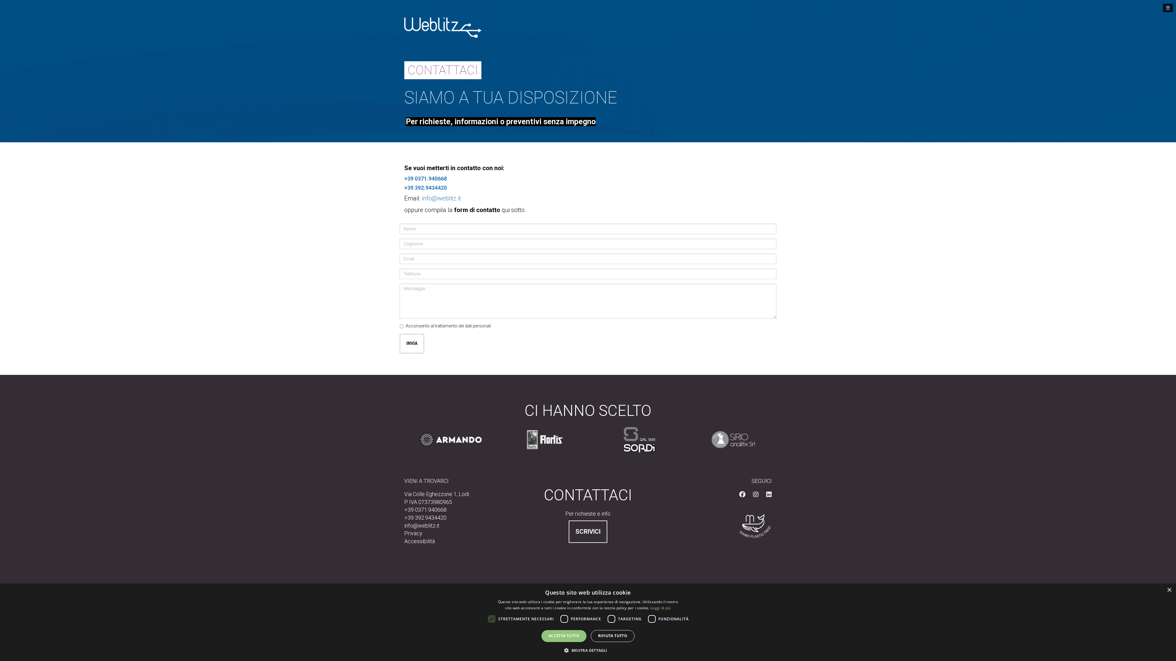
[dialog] (588, 622)
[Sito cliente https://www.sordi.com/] (635, 439)
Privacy (413, 533)
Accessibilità (419, 541)
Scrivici (588, 531)
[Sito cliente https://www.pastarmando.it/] (446, 439)
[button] (588, 650)
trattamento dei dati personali (463, 325)
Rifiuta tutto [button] (612, 635)
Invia (411, 343)
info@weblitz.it (441, 198)
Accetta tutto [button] (563, 635)
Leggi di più (660, 608)
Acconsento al (448, 325)
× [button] (1169, 590)
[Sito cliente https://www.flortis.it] (541, 439)
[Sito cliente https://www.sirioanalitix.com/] (729, 439)
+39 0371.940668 (425, 178)
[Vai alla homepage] (442, 27)
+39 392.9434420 (425, 188)
